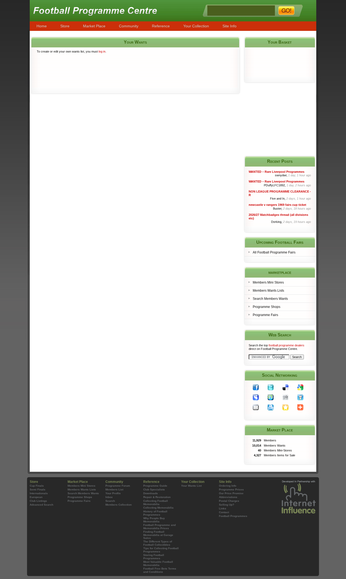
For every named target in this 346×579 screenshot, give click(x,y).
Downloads (150, 493)
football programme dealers (286, 345)
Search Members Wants (270, 299)
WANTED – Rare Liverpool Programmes (276, 171)
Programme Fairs (265, 315)
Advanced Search (41, 504)
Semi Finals (37, 489)
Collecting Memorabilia (158, 507)
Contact (224, 512)
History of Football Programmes (155, 513)
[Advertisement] (135, 75)
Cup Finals (37, 485)
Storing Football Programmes (153, 557)
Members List (114, 489)
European (36, 497)
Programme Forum (117, 485)
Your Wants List (191, 485)
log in (102, 51)
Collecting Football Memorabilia (155, 502)
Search (110, 500)
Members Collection (118, 504)
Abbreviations (228, 497)
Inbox (109, 497)
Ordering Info (227, 485)
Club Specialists (154, 489)
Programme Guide (155, 485)
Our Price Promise (231, 493)
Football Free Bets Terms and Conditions (159, 570)
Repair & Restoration (157, 497)
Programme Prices (231, 489)
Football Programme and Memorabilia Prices (159, 526)
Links (222, 508)
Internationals (39, 493)
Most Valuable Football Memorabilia (158, 563)
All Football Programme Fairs (274, 252)
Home (41, 26)
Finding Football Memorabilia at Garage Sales (158, 534)
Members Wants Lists (268, 290)
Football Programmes (233, 516)
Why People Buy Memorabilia (154, 520)
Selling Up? (226, 504)
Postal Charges (229, 500)
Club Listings (38, 500)
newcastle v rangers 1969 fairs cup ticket (277, 204)
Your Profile (113, 493)
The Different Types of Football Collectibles (157, 543)
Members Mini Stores (268, 282)
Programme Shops (266, 307)
